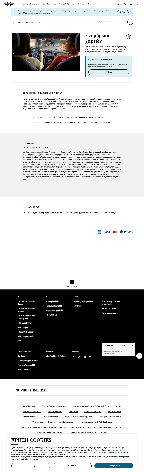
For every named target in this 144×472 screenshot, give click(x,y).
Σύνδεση (123, 12)
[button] (130, 22)
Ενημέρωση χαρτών (33, 22)
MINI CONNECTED (17, 22)
